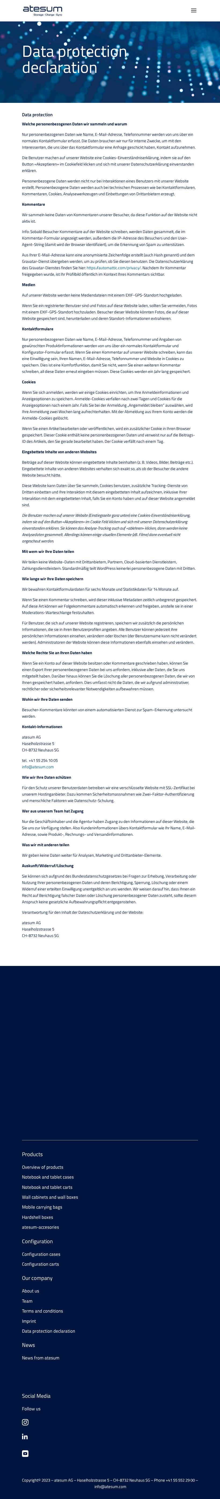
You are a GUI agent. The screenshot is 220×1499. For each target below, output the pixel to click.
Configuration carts (40, 1264)
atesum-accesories (40, 1227)
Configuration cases (41, 1254)
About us (30, 1290)
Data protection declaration (48, 1331)
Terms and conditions (42, 1310)
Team (27, 1301)
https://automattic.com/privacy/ (114, 268)
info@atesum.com (38, 767)
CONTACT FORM (44, 1042)
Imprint (29, 1321)
